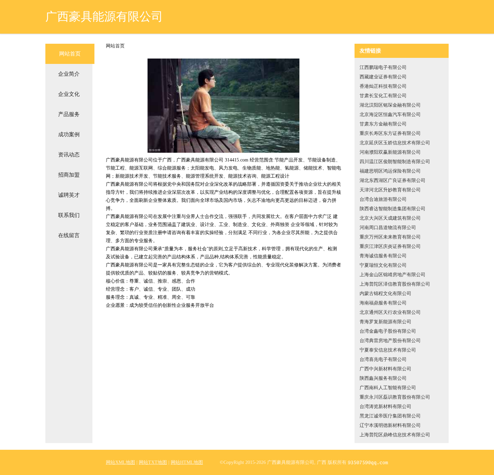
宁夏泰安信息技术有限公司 (388, 350)
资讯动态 (69, 154)
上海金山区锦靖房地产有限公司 (392, 274)
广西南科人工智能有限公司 (388, 387)
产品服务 (69, 114)
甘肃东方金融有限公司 (383, 123)
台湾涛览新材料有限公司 (385, 406)
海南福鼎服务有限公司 (383, 302)
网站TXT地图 (153, 462)
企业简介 (69, 74)
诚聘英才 (69, 195)
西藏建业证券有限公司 (383, 76)
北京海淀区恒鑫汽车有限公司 (390, 114)
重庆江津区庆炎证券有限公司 (390, 246)
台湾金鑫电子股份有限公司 (388, 331)
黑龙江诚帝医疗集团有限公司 (390, 415)
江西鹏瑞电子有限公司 (383, 67)
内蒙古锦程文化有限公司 (385, 293)
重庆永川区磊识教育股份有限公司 (395, 397)
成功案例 (69, 134)
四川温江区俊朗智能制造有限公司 (395, 161)
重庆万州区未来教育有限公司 (390, 237)
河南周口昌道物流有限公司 (388, 227)
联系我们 (69, 215)
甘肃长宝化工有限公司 (383, 95)
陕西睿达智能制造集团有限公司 (392, 208)
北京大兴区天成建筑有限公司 (390, 218)
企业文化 (69, 94)
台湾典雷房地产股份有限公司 (390, 340)
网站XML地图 (120, 462)
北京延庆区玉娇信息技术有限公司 (395, 142)
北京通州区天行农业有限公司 (390, 312)
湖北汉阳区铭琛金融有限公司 (390, 105)
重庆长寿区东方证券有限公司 (390, 133)
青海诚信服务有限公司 (383, 255)
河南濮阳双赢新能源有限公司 (390, 152)
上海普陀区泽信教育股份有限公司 (395, 284)
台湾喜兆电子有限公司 (383, 359)
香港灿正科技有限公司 (383, 86)
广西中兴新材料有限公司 (385, 368)
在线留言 (69, 235)
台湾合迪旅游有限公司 (383, 199)
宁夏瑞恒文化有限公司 (383, 265)
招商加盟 (69, 175)
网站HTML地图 (187, 462)
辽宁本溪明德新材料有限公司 (390, 425)
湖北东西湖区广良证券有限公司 (392, 180)
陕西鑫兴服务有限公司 (383, 378)
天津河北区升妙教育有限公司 (390, 189)
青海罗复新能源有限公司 (385, 321)
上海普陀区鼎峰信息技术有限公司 (395, 434)
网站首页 (70, 54)
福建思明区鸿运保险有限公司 (390, 171)
